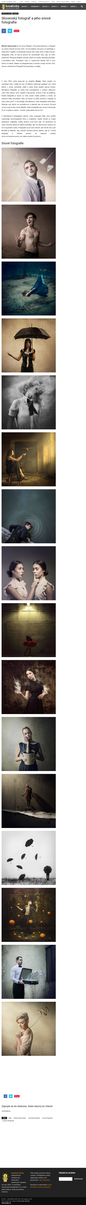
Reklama (34, 1)
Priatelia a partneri (44, 1)
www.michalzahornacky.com (12, 136)
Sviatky (45, 6)
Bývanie (63, 6)
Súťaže (73, 1)
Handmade (34, 6)
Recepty (54, 6)
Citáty (53, 1)
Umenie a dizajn (6, 13)
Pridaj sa (27, 1)
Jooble (79, 1)
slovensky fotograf (34, 1118)
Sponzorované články (63, 1)
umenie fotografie (8, 1120)
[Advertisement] (28, 39)
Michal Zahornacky (20, 1118)
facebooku (37, 136)
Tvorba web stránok (23, 1201)
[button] (81, 6)
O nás (21, 1)
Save (17, 31)
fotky (10, 1118)
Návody (24, 6)
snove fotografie (47, 1118)
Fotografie (15, 13)
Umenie (72, 6)
